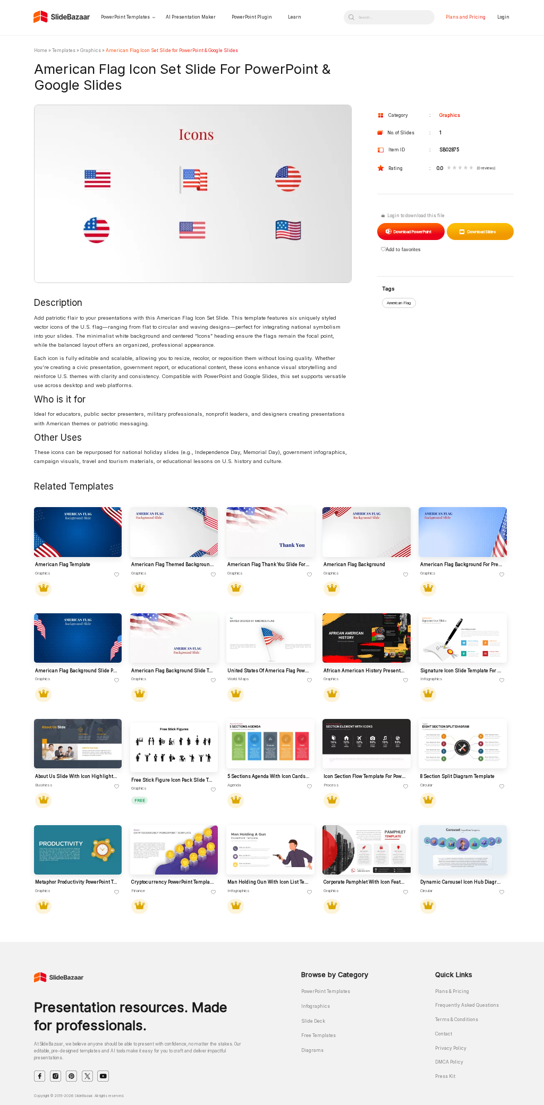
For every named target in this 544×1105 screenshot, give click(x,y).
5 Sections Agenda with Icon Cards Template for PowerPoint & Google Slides (268, 776)
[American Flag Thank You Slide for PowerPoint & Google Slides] (270, 531)
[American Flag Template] (78, 531)
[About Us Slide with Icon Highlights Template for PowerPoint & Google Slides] (78, 743)
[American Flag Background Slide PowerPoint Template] (78, 638)
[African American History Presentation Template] (366, 638)
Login (503, 17)
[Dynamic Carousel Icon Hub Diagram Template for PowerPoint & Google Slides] (462, 850)
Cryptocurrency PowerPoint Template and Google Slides (172, 882)
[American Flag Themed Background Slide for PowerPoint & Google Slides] (174, 531)
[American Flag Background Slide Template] (174, 638)
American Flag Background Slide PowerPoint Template (76, 670)
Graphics (90, 50)
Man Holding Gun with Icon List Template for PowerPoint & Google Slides (268, 882)
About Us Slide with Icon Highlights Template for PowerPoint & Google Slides (76, 776)
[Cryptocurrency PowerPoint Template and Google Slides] (174, 850)
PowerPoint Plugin (252, 17)
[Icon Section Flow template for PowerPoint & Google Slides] (366, 743)
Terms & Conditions (456, 1019)
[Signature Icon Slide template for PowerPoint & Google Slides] (462, 638)
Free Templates (318, 1035)
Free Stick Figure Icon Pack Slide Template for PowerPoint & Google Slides (172, 780)
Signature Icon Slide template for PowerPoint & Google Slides (461, 670)
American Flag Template (62, 564)
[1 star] (449, 168)
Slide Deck (313, 1021)
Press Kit (445, 1076)
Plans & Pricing (452, 991)
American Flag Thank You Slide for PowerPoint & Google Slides (268, 564)
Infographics (315, 1006)
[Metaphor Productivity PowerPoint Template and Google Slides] (78, 850)
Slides (481, 231)
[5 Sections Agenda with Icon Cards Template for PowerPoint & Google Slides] (270, 743)
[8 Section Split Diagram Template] (462, 743)
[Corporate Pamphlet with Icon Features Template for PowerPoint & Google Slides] (366, 850)
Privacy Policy (450, 1048)
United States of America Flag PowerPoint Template (268, 670)
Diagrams (312, 1050)
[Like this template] (117, 575)
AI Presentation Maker (191, 17)
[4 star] (465, 168)
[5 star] (471, 168)
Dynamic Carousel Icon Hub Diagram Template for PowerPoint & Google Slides (461, 882)
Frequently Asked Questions (467, 1005)
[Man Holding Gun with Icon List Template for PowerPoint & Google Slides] (270, 850)
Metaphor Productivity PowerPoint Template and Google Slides (76, 882)
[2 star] (454, 168)
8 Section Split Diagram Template (457, 776)
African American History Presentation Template (365, 670)
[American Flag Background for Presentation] (462, 531)
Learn (294, 17)
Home (40, 50)
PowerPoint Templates (125, 17)
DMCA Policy (449, 1062)
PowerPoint (412, 231)
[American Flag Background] (366, 531)
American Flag (399, 303)
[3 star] (460, 168)
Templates (63, 50)
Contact (443, 1034)
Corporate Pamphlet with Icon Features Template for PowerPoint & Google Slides (365, 882)
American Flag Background (354, 564)
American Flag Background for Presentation (461, 564)
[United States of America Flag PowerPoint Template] (270, 638)
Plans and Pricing (466, 17)
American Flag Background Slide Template (172, 670)
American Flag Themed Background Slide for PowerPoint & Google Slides (172, 564)
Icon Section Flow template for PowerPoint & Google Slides (365, 776)
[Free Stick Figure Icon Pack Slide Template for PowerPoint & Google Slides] (174, 747)
